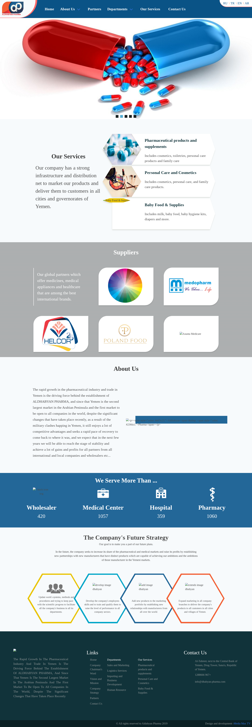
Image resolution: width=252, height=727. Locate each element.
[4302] (117, 116)
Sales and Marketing (118, 665)
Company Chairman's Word (96, 669)
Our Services (150, 9)
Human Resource (116, 689)
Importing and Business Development (114, 680)
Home (49, 9)
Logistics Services (117, 670)
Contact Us (176, 9)
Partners (94, 9)
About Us (67, 9)
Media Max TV (242, 723)
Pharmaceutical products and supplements (146, 669)
